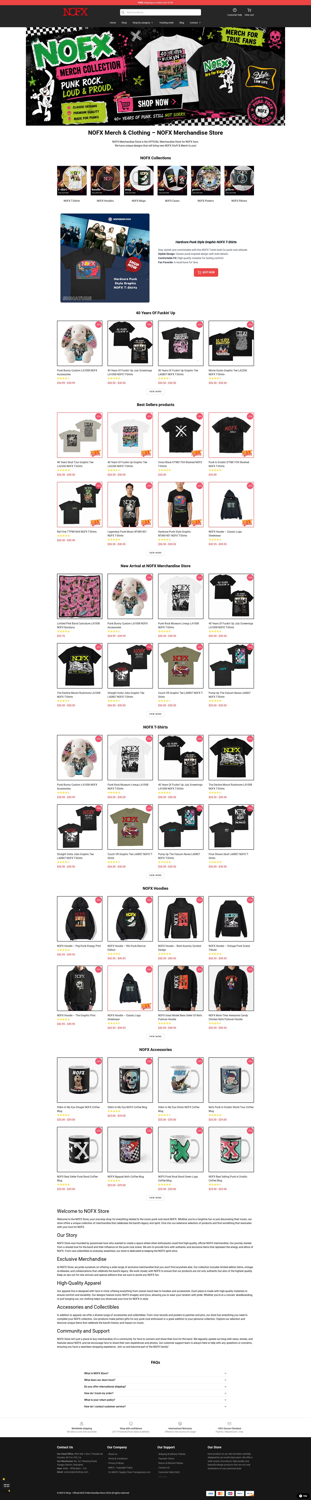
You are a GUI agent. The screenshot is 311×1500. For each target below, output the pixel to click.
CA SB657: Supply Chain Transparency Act (129, 1472)
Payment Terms (166, 1458)
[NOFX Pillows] (239, 180)
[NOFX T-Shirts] (72, 180)
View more (155, 391)
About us (112, 1454)
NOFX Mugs (139, 200)
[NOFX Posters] (206, 180)
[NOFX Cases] (172, 180)
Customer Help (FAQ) (169, 1472)
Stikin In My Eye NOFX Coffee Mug (127, 1107)
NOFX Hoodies (105, 200)
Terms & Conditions (118, 1458)
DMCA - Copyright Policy (120, 1467)
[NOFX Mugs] (139, 180)
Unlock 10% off (6, 1485)
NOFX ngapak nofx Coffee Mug (126, 1176)
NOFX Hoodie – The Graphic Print (76, 1015)
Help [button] (305, 1496)
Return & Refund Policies (170, 1463)
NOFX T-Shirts (72, 200)
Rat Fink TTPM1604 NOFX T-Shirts (77, 531)
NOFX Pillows (239, 200)
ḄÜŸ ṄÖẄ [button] (209, 272)
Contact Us (164, 1467)
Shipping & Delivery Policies (171, 1454)
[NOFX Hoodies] (105, 180)
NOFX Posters (206, 200)
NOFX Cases (172, 200)
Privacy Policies (116, 1463)
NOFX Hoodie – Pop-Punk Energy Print (79, 945)
